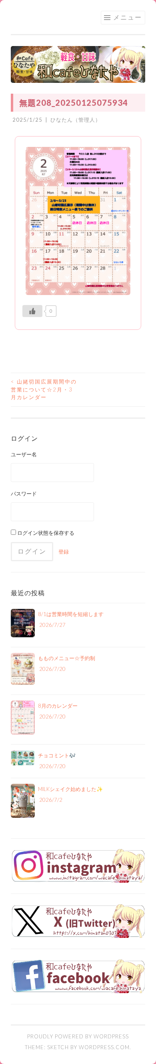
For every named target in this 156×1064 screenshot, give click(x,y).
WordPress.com (104, 1047)
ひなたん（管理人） (75, 119)
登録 (63, 551)
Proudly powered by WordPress (78, 1036)
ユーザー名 (24, 454)
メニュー (127, 17)
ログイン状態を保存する (45, 533)
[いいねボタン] (32, 311)
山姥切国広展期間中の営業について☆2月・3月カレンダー (44, 389)
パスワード (24, 493)
